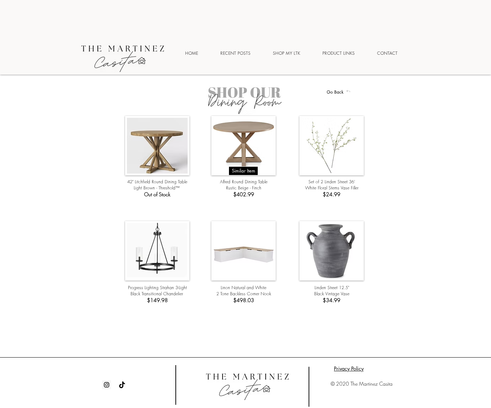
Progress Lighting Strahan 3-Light (157, 287)
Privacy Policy (349, 368)
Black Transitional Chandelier (157, 294)
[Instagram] (106, 384)
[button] (243, 170)
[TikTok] (122, 384)
